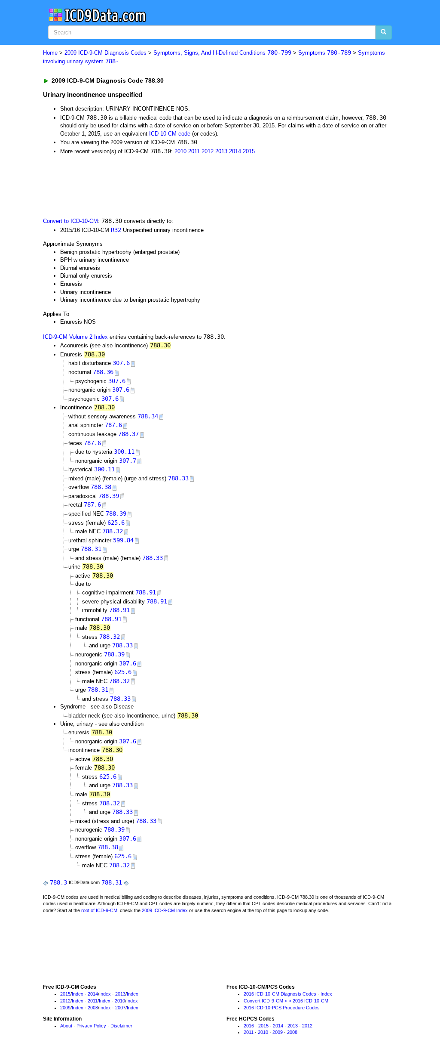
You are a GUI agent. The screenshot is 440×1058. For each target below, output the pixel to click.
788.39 (108, 495)
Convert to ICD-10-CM (70, 221)
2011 (194, 151)
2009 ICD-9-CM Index (165, 910)
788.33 (178, 478)
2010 (180, 151)
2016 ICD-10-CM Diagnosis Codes (280, 993)
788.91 (145, 592)
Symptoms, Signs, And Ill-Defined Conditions (222, 52)
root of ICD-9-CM (99, 910)
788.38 (101, 486)
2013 (221, 151)
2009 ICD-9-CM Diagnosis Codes (105, 52)
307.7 (127, 460)
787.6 (113, 424)
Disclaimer (121, 1025)
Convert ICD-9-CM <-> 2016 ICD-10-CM (286, 1000)
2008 (93, 1007)
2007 (120, 1007)
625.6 (116, 522)
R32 (116, 229)
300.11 (124, 451)
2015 (249, 151)
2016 (249, 1025)
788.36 (103, 371)
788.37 (128, 433)
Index (77, 993)
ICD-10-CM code (169, 133)
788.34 (148, 416)
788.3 (58, 882)
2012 (208, 151)
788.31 (91, 548)
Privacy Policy (91, 1025)
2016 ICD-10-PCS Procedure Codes (282, 1007)
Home (50, 52)
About (66, 1025)
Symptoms (324, 52)
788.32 (112, 531)
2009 (65, 1007)
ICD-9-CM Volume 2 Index (75, 337)
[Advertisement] (196, 185)
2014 (235, 151)
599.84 (123, 540)
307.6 (121, 362)
